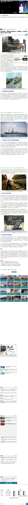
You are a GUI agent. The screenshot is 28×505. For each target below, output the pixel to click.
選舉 (25, 17)
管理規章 (9, 494)
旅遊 (19, 17)
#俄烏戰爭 (5, 269)
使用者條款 (9, 492)
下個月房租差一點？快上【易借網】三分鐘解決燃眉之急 (17, 301)
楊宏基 (3, 34)
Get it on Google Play (20, 496)
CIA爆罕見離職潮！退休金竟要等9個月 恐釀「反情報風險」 (24, 294)
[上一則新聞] (25, 29)
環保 (21, 17)
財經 (4, 17)
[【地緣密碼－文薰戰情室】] (23, 7)
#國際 (1, 269)
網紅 (14, 17)
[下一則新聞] (26, 29)
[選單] (0, 15)
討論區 (1, 491)
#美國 (11, 269)
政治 (1, 17)
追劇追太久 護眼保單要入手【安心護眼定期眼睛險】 (24, 301)
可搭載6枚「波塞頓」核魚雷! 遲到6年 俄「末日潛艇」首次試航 (3, 294)
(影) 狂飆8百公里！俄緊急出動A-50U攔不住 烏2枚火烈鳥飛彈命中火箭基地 (24, 281)
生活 (10, 17)
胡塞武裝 (9, 59)
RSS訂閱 (9, 491)
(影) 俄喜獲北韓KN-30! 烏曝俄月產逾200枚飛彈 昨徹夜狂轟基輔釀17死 (3, 287)
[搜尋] (27, 15)
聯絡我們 (7, 492)
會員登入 (7, 495)
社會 (6, 17)
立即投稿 (7, 493)
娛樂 (12, 17)
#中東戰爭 (8, 269)
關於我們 (7, 491)
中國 (8, 17)
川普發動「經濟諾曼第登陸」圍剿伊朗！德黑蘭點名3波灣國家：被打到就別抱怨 (3, 281)
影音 (27, 17)
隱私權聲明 (9, 493)
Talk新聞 (2, 492)
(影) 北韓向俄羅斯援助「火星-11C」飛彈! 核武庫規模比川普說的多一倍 (24, 287)
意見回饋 (7, 494)
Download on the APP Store (25, 496)
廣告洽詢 (9, 495)
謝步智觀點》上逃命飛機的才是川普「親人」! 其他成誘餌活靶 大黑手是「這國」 (3, 301)
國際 (2, 17)
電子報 (1, 494)
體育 (15, 17)
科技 (17, 17)
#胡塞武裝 (15, 269)
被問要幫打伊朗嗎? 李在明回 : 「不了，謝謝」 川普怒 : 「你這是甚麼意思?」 (10, 301)
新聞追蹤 (2, 495)
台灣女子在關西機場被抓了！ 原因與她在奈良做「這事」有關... (14, 112)
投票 (1, 493)
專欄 (23, 17)
